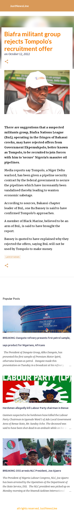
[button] (6, 61)
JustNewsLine (19, 6)
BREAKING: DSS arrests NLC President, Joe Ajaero (32, 470)
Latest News (12, 257)
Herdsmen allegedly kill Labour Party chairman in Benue (35, 408)
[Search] (69, 5)
